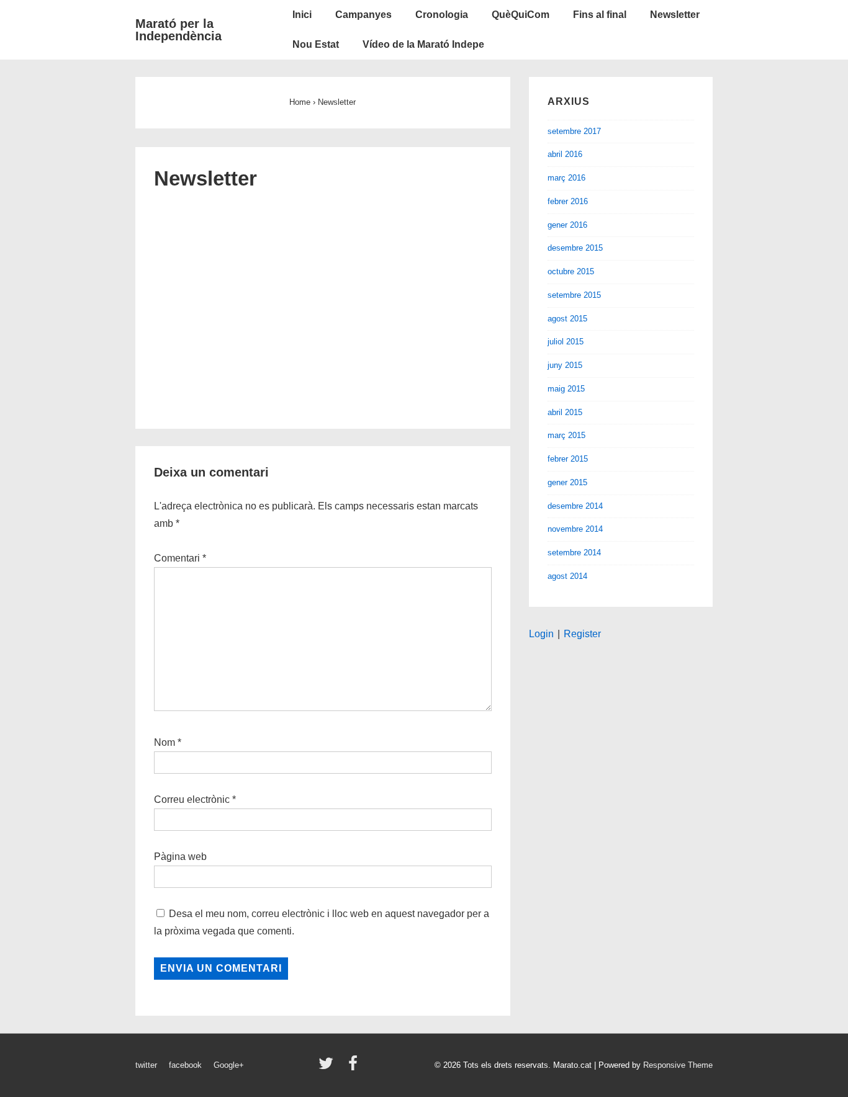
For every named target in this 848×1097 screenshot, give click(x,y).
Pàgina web (180, 856)
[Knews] (323, 302)
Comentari (180, 558)
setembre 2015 (574, 295)
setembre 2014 (574, 552)
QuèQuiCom (520, 14)
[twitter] (328, 1067)
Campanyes (363, 14)
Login (541, 634)
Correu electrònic (192, 799)
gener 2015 (567, 482)
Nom (164, 742)
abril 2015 (565, 412)
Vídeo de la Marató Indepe (423, 44)
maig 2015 (566, 388)
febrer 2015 (568, 458)
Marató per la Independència (178, 30)
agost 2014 (567, 576)
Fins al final (599, 14)
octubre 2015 (571, 271)
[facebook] (354, 1067)
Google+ (229, 1065)
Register (582, 634)
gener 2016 (567, 225)
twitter (146, 1065)
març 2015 (566, 435)
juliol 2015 (566, 341)
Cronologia (441, 14)
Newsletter (675, 14)
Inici (302, 14)
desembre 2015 (575, 248)
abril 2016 (565, 154)
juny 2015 (565, 365)
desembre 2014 (575, 506)
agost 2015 (567, 318)
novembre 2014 (575, 529)
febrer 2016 (568, 201)
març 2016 (566, 177)
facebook (185, 1065)
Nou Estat (315, 44)
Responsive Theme (678, 1065)
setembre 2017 (574, 131)
